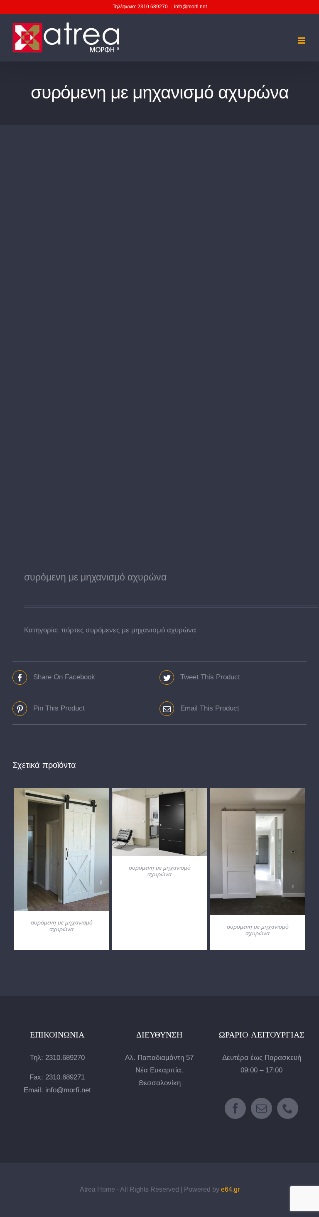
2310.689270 (65, 1058)
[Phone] (287, 1108)
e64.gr (230, 1189)
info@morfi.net (190, 7)
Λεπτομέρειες (61, 851)
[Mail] (261, 1108)
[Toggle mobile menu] (302, 40)
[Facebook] (235, 1108)
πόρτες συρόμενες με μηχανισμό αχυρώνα (128, 630)
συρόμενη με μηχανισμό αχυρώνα (62, 925)
